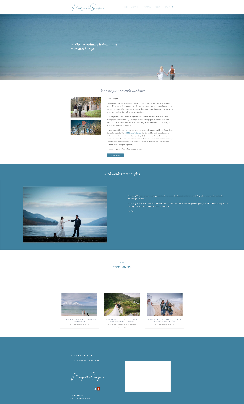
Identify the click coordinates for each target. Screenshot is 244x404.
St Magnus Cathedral (133, 133)
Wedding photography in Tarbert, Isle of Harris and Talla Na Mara (164, 320)
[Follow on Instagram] (94, 388)
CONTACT (166, 7)
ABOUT (157, 7)
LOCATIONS (135, 7)
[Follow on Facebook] (91, 388)
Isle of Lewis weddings (116, 324)
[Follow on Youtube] (98, 388)
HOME (126, 7)
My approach (114, 155)
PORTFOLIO (148, 7)
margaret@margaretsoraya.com (83, 398)
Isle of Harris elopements (79, 324)
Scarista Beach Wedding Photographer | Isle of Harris (79, 320)
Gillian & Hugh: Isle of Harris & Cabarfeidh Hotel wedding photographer (122, 320)
